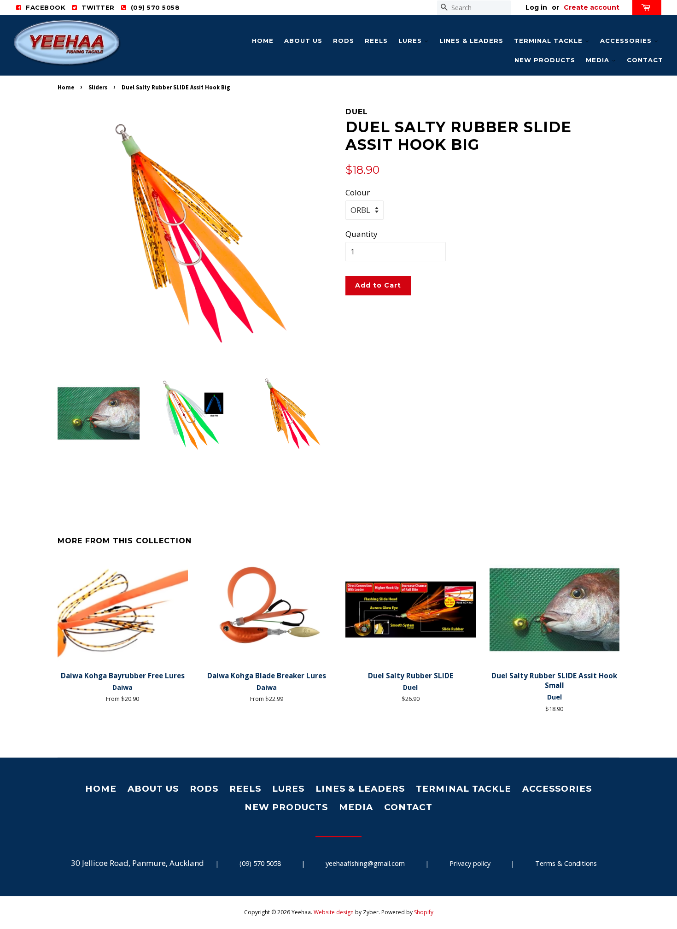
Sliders (97, 87)
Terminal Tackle (549, 40)
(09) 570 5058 (260, 863)
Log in (536, 7)
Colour (357, 192)
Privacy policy (469, 863)
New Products (544, 60)
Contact (645, 60)
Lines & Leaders (471, 40)
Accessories (627, 40)
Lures (411, 40)
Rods (343, 40)
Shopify (423, 912)
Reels (376, 40)
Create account (591, 7)
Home (263, 40)
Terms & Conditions (566, 863)
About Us (303, 40)
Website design (334, 912)
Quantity (361, 234)
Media (599, 60)
